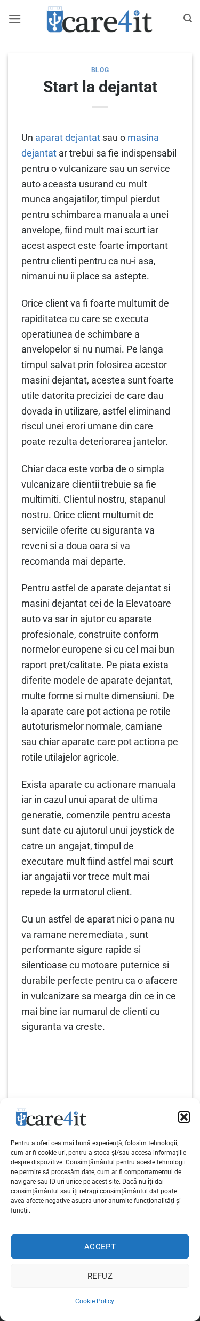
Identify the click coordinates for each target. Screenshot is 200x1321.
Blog (100, 70)
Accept (100, 1247)
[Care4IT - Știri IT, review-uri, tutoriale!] (100, 18)
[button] (184, 1117)
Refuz (100, 1276)
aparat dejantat (67, 137)
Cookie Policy (94, 1301)
